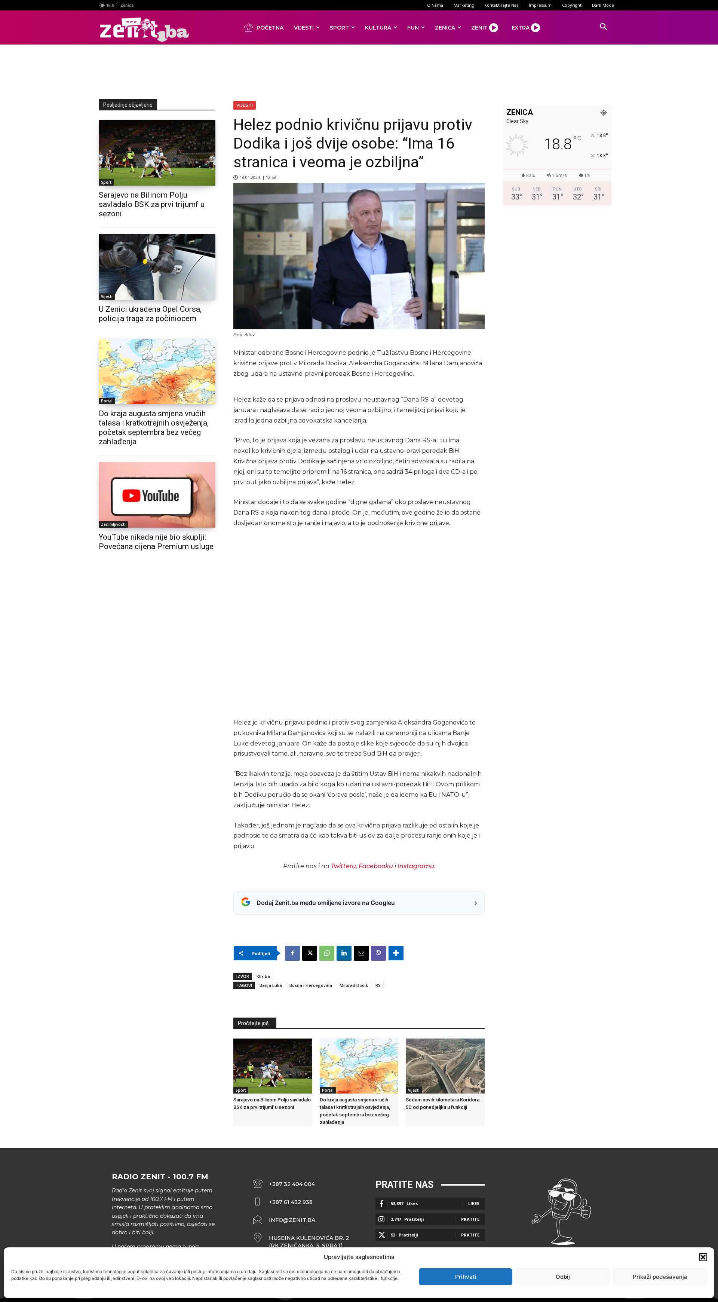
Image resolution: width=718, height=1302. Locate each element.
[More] (396, 953)
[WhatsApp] (326, 953)
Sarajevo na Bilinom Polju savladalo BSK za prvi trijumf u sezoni (152, 204)
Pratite (470, 1219)
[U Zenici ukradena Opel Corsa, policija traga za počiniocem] (157, 267)
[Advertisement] (359, 70)
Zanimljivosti (113, 524)
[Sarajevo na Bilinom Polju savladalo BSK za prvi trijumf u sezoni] (157, 153)
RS (378, 985)
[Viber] (378, 953)
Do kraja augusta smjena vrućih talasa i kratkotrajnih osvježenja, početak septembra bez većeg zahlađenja (154, 427)
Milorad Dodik (354, 985)
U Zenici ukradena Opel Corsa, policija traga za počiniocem (150, 314)
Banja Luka (271, 985)
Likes (473, 1203)
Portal (107, 400)
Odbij (563, 1276)
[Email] (361, 953)
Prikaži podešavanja (660, 1276)
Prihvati (465, 1276)
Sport (106, 182)
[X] (309, 953)
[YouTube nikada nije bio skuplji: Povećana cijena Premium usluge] (157, 495)
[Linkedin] (344, 953)
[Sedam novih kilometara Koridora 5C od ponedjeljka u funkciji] (445, 1066)
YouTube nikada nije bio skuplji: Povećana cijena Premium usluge (156, 542)
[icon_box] (301, 1241)
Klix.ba (263, 976)
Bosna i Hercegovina (310, 985)
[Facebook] (292, 953)
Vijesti (107, 296)
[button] (703, 1257)
